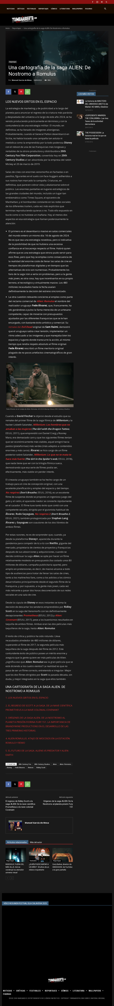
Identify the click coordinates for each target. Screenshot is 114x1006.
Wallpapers (77, 9)
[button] (105, 8)
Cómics (54, 9)
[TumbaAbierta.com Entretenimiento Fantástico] (57, 980)
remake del (20, 326)
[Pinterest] (21, 92)
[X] (106, 2)
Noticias (11, 9)
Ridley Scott (40, 767)
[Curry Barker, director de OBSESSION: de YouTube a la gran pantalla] (62, 855)
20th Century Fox (24, 764)
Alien (55, 764)
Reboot (30, 767)
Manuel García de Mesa (22, 80)
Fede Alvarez (20, 767)
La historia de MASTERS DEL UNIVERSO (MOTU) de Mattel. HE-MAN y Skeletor (96, 104)
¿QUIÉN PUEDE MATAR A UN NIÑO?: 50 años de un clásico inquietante (39, 867)
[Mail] (102, 2)
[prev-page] (7, 878)
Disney (9, 767)
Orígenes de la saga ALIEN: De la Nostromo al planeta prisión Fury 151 (58, 804)
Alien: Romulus (65, 764)
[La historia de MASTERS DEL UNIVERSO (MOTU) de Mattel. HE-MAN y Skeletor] (80, 102)
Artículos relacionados (17, 842)
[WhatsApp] (27, 92)
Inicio (8, 28)
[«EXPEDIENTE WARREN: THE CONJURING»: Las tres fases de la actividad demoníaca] (80, 116)
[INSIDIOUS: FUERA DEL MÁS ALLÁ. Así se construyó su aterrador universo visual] (16, 855)
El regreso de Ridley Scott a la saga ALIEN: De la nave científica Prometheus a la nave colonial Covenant (20, 805)
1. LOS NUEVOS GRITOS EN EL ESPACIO (27, 697)
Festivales (31, 9)
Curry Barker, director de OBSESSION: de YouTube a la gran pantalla (62, 867)
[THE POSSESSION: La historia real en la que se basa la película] (80, 133)
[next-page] (11, 878)
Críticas (20, 9)
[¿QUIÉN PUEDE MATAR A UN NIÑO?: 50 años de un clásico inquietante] (39, 855)
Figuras (88, 9)
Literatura (65, 9)
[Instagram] (97, 2)
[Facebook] (93, 2)
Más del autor (36, 842)
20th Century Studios (42, 764)
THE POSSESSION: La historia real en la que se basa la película (95, 136)
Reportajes (43, 9)
